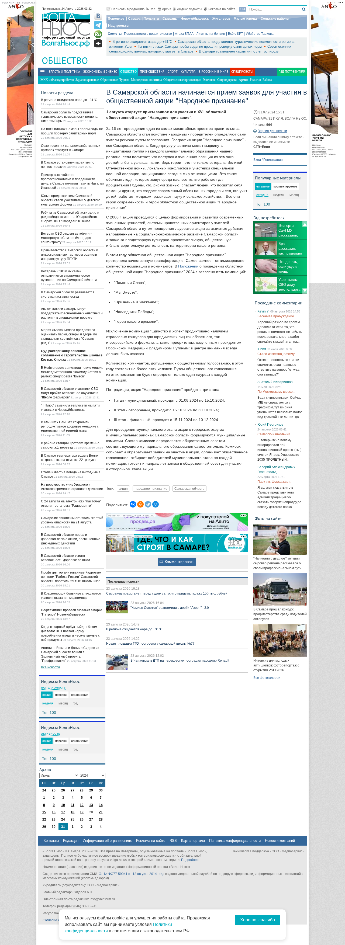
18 (72, 812)
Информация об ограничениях (107, 841)
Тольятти (151, 18)
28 (82, 790)
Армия (243, 80)
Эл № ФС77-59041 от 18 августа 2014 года (131, 874)
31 (63, 827)
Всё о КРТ (235, 34)
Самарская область (189, 488)
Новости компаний (280, 841)
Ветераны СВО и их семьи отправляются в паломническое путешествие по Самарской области (69, 275)
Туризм (124, 80)
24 (44, 790)
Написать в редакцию (127, 9)
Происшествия (152, 72)
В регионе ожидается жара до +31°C (142, 42)
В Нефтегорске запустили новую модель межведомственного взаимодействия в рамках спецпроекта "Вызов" (72, 372)
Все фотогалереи (266, 678)
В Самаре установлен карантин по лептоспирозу (239, 51)
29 (91, 790)
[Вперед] (304, 291)
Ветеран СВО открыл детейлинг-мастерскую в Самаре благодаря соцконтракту (66, 238)
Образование (109, 80)
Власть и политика (64, 72)
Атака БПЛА (184, 34)
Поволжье (116, 18)
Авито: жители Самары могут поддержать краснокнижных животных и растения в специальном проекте (72, 313)
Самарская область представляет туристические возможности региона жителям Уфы (69, 116)
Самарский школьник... (274, 434)
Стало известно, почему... (277, 354)
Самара (134, 18)
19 (82, 812)
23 (54, 819)
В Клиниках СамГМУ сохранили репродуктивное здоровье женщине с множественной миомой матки (70, 426)
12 (82, 805)
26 (63, 790)
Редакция (70, 841)
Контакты (51, 841)
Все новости (50, 667)
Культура (188, 72)
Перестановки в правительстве (148, 34)
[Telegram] (148, 504)
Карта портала (193, 841)
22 (44, 819)
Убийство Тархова (260, 34)
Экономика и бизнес (100, 72)
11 (72, 805)
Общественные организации (182, 80)
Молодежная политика (146, 80)
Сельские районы (275, 18)
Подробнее (190, 860)
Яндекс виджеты (189, 9)
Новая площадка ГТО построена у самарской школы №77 (150, 643)
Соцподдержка (227, 80)
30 (101, 790)
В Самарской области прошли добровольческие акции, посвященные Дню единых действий (70, 539)
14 (101, 805)
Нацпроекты (118, 25)
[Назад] (304, 224)
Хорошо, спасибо (257, 920)
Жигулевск (221, 18)
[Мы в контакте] (98, 16)
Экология (209, 80)
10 (63, 805)
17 (63, 812)
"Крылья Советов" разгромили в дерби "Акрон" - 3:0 (169, 608)
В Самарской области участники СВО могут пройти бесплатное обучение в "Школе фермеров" (69, 393)
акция (123, 488)
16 (54, 812)
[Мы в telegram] (98, 25)
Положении (188, 266)
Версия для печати (272, 131)
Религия (255, 80)
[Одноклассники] (140, 504)
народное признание (151, 488)
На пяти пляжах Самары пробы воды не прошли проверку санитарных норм (200, 46)
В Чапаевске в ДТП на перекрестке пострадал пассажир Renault (179, 660)
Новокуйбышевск (195, 18)
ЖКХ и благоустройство (57, 80)
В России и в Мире (213, 72)
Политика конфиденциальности (235, 841)
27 (72, 790)
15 (44, 812)
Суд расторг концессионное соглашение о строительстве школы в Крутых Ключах (71, 355)
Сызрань (170, 18)
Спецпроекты (242, 72)
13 (91, 805)
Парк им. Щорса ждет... (274, 482)
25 (54, 790)
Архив (166, 9)
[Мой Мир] (155, 504)
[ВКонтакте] (133, 504)
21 (101, 812)
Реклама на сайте (222, 9)
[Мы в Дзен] (98, 43)
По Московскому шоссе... (276, 392)
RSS (153, 9)
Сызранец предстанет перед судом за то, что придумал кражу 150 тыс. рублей (166, 593)
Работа (267, 80)
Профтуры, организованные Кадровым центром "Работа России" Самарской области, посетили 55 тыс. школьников (71, 577)
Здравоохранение (87, 80)
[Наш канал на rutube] (98, 34)
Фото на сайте (268, 518)
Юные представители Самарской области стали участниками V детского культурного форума (70, 200)
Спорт (173, 72)
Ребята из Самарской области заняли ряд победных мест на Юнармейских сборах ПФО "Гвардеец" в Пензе (70, 217)
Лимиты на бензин (210, 34)
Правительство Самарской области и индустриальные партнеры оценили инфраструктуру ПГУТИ (69, 254)
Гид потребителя (292, 72)
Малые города (245, 18)
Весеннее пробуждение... (276, 316)
